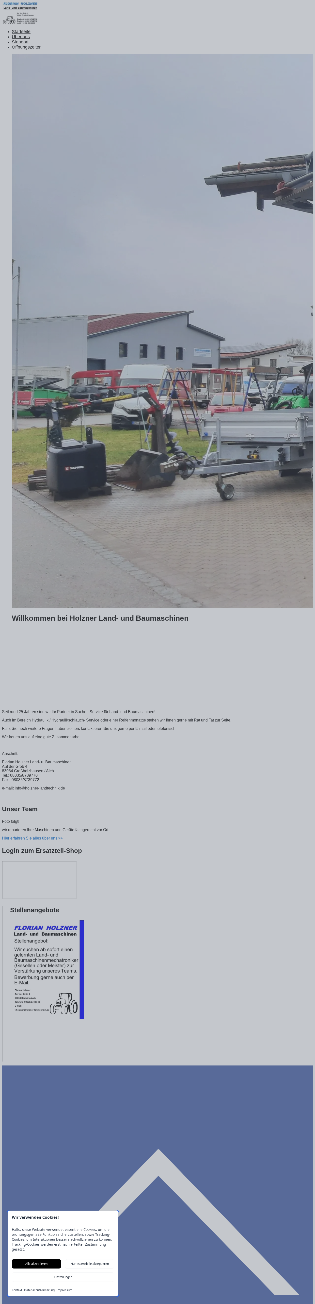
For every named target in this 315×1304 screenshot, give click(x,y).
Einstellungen (63, 1277)
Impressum (64, 1290)
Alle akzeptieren (36, 1264)
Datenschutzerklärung (39, 1290)
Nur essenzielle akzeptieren (90, 1264)
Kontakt (17, 1290)
